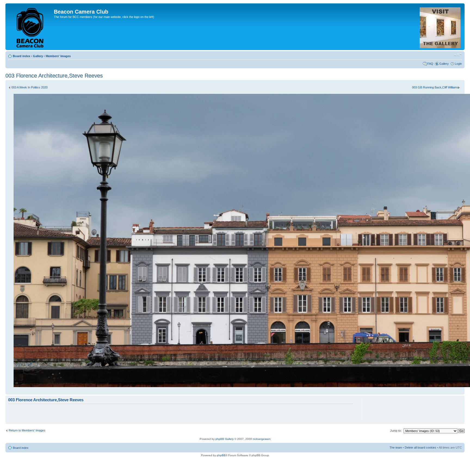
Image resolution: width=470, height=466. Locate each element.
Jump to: (395, 430)
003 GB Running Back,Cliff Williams (435, 87)
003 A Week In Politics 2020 (29, 87)
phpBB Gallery (224, 438)
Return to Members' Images (27, 430)
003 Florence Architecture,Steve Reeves (54, 76)
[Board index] (30, 27)
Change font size (458, 55)
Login (458, 63)
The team (395, 447)
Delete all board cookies (420, 447)
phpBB (221, 455)
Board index (21, 56)
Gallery (38, 56)
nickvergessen (262, 438)
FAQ (430, 63)
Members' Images (58, 56)
